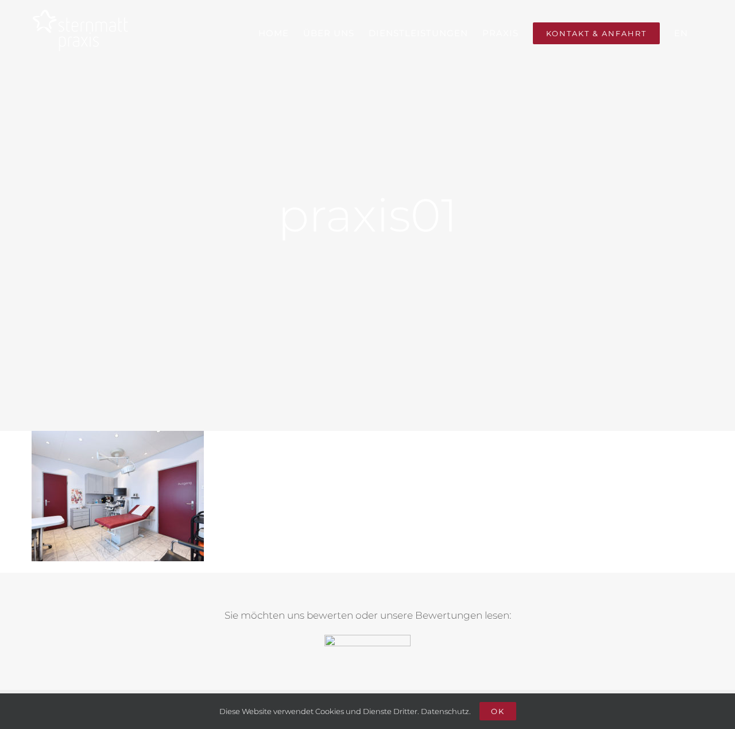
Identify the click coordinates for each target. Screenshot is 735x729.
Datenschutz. (446, 711)
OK (498, 711)
